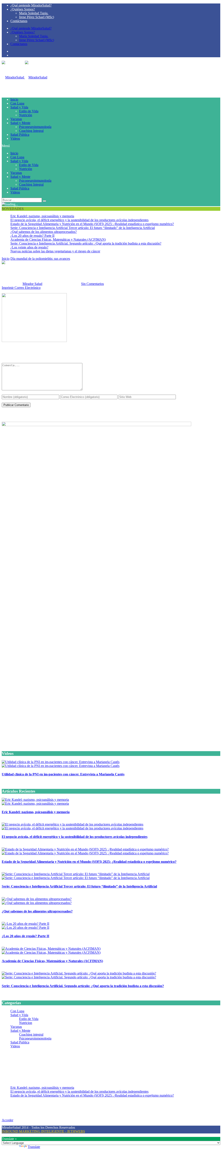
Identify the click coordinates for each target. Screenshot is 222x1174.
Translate (34, 1147)
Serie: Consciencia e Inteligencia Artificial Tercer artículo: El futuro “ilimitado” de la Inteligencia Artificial (82, 228)
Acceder (7, 1120)
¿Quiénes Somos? (22, 9)
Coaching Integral (31, 130)
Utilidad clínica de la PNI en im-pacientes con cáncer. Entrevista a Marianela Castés (63, 774)
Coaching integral (31, 1034)
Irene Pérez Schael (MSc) (36, 17)
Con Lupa (17, 103)
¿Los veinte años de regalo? (29, 247)
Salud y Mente (20, 123)
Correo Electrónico (28, 287)
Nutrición (25, 115)
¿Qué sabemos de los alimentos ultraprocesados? (43, 232)
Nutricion (25, 1023)
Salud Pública (19, 134)
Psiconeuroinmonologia (35, 1038)
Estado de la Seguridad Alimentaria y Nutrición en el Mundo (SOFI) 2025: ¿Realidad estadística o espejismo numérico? (92, 224)
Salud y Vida (19, 107)
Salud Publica (19, 1042)
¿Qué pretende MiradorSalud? (31, 5)
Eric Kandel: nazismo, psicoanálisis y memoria (42, 216)
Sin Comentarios (92, 284)
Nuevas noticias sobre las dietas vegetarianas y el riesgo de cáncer (55, 251)
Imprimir (8, 287)
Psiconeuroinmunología (35, 127)
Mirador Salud (32, 284)
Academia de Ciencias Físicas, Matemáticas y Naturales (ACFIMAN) (58, 239)
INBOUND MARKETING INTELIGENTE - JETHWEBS (43, 1131)
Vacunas (16, 119)
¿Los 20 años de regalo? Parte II (32, 235)
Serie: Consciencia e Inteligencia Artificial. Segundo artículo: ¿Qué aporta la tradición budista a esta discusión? (85, 243)
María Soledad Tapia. (33, 13)
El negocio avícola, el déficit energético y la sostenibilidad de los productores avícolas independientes (79, 220)
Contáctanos (18, 21)
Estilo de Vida (28, 111)
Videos (15, 138)
